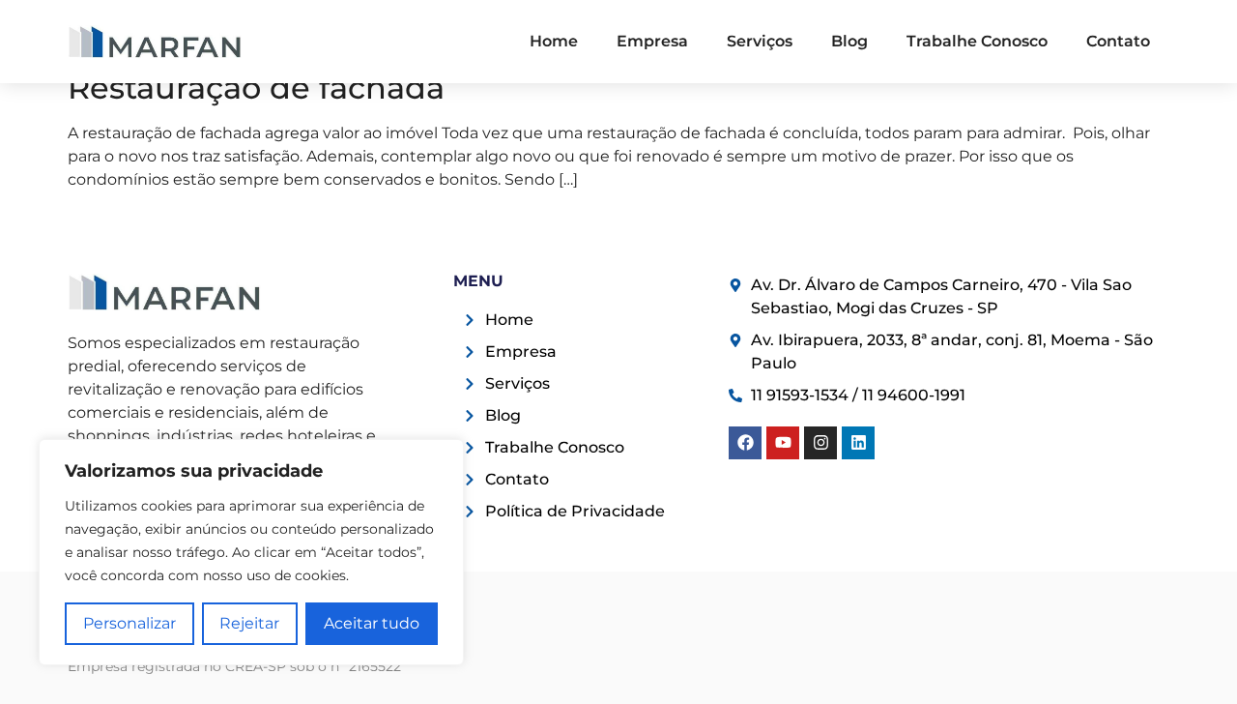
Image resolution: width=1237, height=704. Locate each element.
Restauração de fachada (256, 87)
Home (554, 41)
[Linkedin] (858, 442)
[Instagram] (820, 442)
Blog (849, 41)
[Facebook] (745, 442)
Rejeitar (249, 623)
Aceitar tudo (371, 623)
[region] (251, 552)
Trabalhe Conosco (977, 41)
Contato (1118, 41)
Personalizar (129, 623)
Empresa (652, 41)
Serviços (759, 41)
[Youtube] (782, 442)
